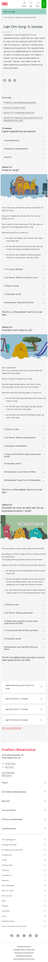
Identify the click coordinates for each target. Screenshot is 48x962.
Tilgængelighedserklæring (24, 955)
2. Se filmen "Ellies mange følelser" (20, 437)
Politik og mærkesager (12, 819)
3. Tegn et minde (11, 286)
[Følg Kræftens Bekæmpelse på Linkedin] (30, 936)
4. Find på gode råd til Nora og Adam (21, 630)
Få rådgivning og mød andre (12, 850)
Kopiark (7, 157)
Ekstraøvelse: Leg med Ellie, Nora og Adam (20, 648)
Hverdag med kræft (9, 845)
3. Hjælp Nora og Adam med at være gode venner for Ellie (21, 622)
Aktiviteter (6, 911)
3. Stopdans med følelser (15, 446)
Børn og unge (7, 896)
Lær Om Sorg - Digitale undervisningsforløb (20, 17)
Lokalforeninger (9, 828)
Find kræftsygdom (9, 840)
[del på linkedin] (14, 80)
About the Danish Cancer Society (14, 926)
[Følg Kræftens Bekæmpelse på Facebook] (11, 936)
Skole (4, 901)
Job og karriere (9, 810)
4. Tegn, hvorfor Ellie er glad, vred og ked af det (22, 455)
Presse (5, 782)
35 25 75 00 (10, 764)
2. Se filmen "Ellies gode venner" (18, 613)
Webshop (5, 880)
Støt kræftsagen (8, 885)
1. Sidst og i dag (11, 429)
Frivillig (4, 860)
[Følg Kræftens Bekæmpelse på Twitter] (24, 936)
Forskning (5, 870)
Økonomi (6, 801)
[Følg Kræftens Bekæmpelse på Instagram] (18, 936)
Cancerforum (7, 875)
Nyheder (5, 906)
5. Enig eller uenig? (12, 463)
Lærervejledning (11, 140)
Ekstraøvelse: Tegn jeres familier (19, 302)
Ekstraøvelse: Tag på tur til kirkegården (22, 480)
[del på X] (9, 80)
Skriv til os (9, 767)
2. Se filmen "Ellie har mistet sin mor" (21, 277)
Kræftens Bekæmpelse (19, 749)
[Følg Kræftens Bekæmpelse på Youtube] (36, 936)
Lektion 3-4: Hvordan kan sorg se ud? (19, 112)
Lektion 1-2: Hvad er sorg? (14, 107)
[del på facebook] (4, 80)
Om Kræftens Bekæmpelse (14, 792)
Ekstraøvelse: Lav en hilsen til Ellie (20, 472)
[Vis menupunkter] (24, 11)
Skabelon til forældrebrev (16, 149)
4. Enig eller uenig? (12, 294)
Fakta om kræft (8, 891)
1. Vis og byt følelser (13, 269)
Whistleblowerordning (24, 946)
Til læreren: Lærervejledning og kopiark (20, 102)
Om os (4, 916)
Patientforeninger (8, 921)
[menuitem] (24, 4)
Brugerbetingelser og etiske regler (24, 949)
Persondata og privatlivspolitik (24, 952)
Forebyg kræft (7, 865)
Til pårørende (6, 855)
